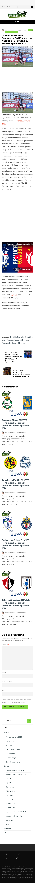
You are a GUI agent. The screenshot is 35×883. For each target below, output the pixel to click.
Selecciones (8, 799)
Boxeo (6, 824)
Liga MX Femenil (12, 741)
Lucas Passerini (15, 340)
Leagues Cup (10, 754)
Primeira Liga (10, 791)
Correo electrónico (7, 681)
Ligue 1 (8, 783)
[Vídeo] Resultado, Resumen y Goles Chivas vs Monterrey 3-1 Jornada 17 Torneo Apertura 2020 (13, 357)
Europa (6, 766)
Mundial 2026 (10, 804)
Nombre (4, 672)
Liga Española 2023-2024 (15, 770)
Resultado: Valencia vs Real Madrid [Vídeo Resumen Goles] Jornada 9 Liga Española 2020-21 (21, 372)
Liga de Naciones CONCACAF (16, 812)
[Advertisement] (17, 80)
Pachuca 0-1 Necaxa (17, 343)
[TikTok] (7, 7)
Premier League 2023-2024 (16, 774)
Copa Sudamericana (13, 762)
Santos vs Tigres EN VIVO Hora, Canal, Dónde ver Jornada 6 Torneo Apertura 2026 (15, 424)
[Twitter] (5, 7)
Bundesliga (10, 787)
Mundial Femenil (11, 808)
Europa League (11, 758)
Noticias (9, 745)
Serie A (8, 778)
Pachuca (5, 343)
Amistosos (9, 820)
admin (13, 30)
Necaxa (25, 340)
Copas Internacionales (12, 749)
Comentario (5, 644)
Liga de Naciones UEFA (14, 816)
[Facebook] (2, 7)
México (6, 733)
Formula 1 (7, 828)
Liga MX (5, 340)
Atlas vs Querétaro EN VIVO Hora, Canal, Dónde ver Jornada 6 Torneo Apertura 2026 (16, 604)
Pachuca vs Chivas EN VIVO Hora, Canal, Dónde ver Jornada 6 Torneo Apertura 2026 (15, 544)
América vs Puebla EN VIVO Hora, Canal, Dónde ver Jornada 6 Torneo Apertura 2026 (15, 484)
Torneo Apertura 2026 (14, 737)
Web (3, 690)
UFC (5, 832)
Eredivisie (9, 795)
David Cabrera (16, 337)
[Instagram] (10, 7)
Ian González (27, 337)
